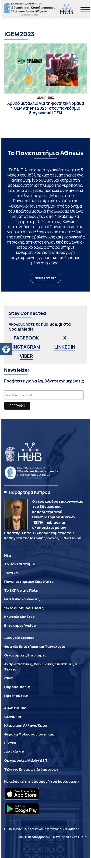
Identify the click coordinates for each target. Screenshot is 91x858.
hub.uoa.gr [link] (68, 781)
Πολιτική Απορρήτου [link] (34, 837)
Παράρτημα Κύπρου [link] (29, 492)
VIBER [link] (26, 356)
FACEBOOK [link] (26, 338)
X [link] (64, 338)
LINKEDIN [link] (64, 347)
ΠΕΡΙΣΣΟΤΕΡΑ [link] (45, 278)
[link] (6, 349)
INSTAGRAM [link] (26, 347)
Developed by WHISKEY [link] (70, 837)
